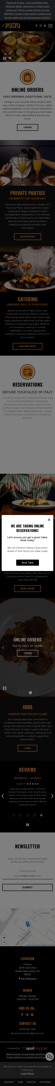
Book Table (27, 562)
